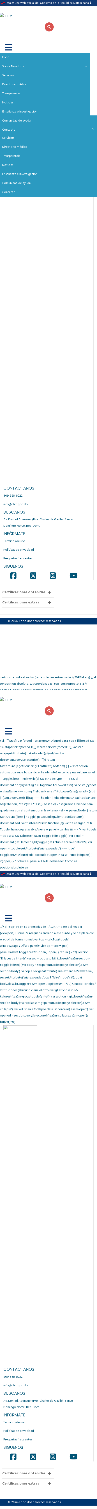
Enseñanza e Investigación (19, 174)
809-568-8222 (13, 495)
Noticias (7, 165)
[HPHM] (22, 13)
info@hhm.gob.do (15, 504)
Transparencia (11, 156)
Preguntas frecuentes (17, 558)
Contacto (9, 192)
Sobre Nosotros (13, 66)
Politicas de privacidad (18, 549)
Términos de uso (14, 541)
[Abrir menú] (5, 47)
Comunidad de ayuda (16, 183)
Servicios (8, 138)
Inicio (5, 57)
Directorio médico (14, 147)
